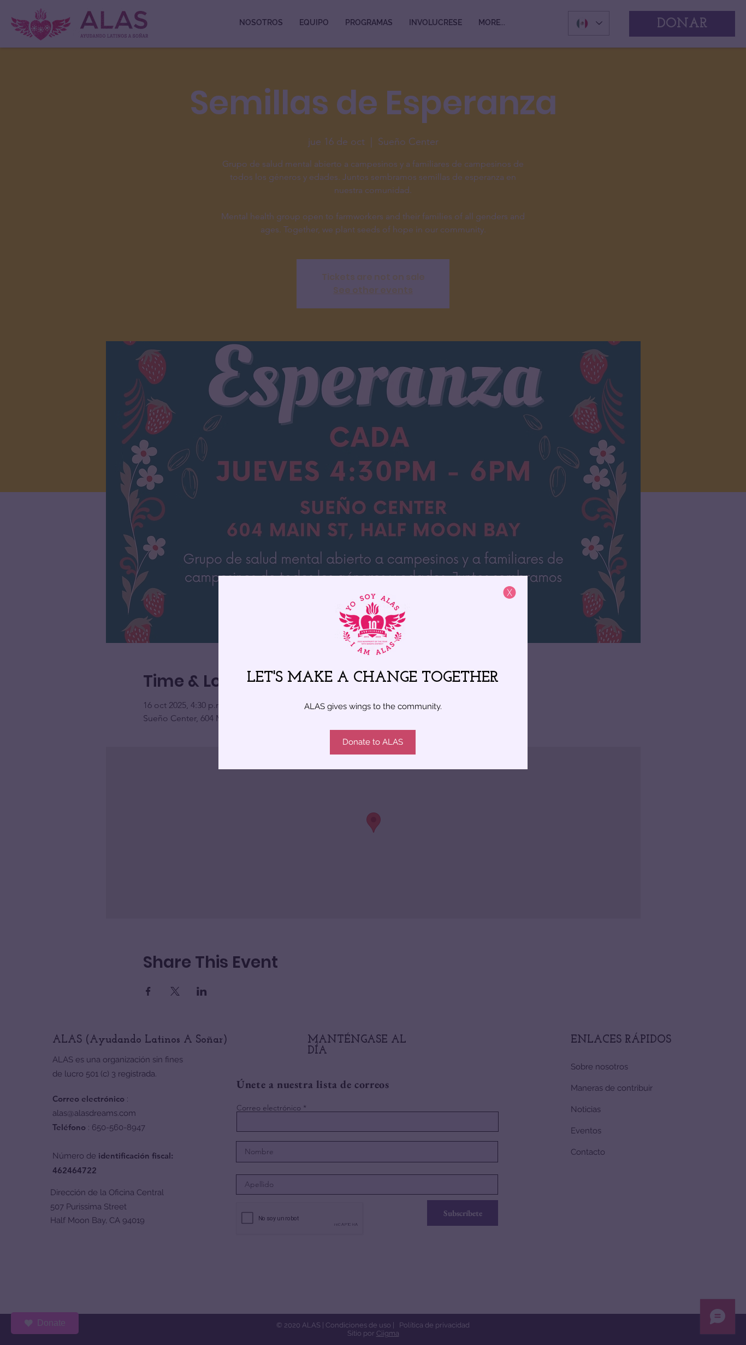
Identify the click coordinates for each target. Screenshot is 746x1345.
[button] (509, 592)
